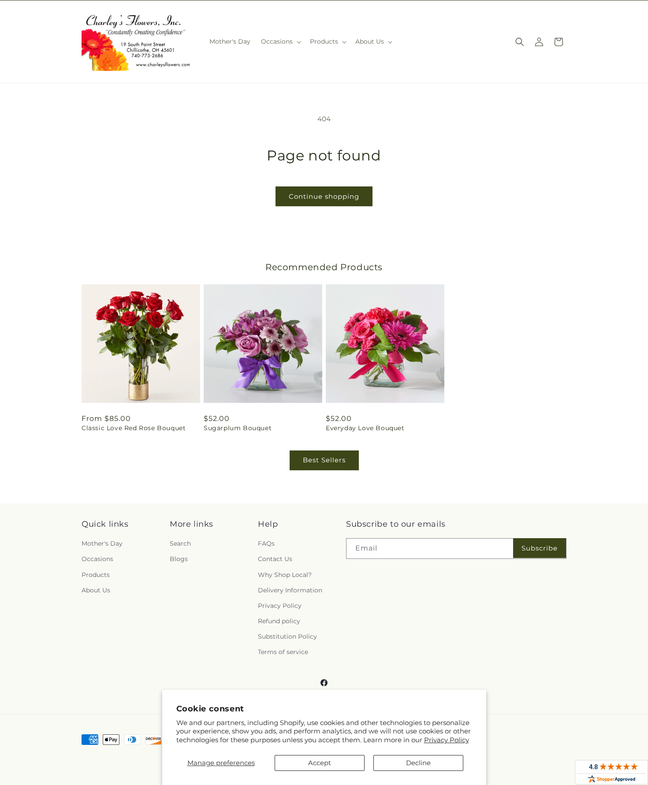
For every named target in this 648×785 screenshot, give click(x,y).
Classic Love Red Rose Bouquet (134, 428)
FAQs (266, 543)
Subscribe (539, 548)
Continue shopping (324, 196)
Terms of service (283, 652)
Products (96, 575)
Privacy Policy (446, 740)
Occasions (97, 559)
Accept (319, 763)
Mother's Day (102, 543)
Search (180, 543)
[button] (280, 41)
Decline (418, 763)
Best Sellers (324, 460)
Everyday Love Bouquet (365, 428)
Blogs (179, 559)
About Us (96, 590)
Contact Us (275, 559)
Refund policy (279, 621)
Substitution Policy (287, 636)
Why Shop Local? (285, 575)
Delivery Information (290, 590)
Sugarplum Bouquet (238, 428)
